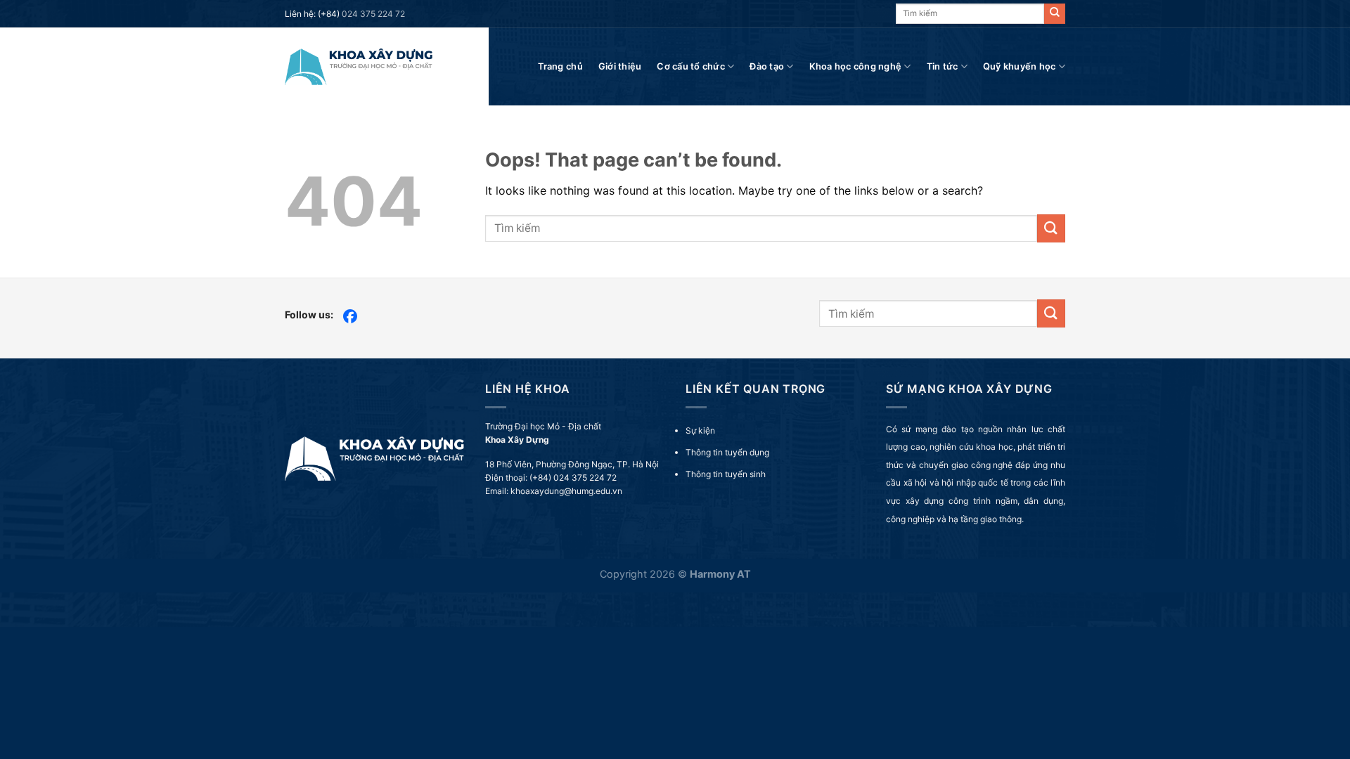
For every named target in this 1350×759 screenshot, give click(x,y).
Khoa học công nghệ (855, 66)
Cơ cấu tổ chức (691, 66)
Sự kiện (700, 430)
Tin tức (942, 66)
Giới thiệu (620, 66)
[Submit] (1054, 14)
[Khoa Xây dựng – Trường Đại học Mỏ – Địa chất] (358, 66)
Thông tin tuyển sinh (726, 474)
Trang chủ (560, 66)
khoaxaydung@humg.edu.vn (566, 491)
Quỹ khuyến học (1019, 66)
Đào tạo (767, 66)
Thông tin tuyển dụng (727, 452)
